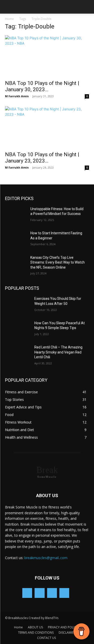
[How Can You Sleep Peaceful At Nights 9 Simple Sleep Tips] (17, 329)
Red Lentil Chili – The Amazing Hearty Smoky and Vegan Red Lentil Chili (58, 352)
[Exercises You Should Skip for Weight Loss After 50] (17, 305)
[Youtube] (64, 593)
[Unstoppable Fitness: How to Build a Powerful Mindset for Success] (17, 215)
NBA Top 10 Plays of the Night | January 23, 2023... (42, 157)
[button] (9, 7)
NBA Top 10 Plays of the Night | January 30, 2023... (42, 86)
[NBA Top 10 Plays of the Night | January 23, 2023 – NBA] (47, 127)
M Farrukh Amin (17, 96)
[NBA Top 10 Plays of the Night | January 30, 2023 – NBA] (47, 56)
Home (9, 19)
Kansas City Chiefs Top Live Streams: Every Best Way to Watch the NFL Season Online (57, 262)
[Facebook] (39, 593)
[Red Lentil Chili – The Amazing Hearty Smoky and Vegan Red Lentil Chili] (17, 354)
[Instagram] (52, 593)
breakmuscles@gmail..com (45, 557)
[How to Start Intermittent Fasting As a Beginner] (17, 239)
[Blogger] (27, 593)
